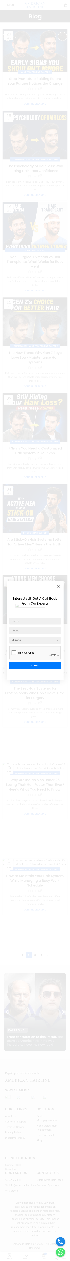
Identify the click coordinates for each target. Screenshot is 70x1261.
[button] (58, 586)
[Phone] (60, 1241)
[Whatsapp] (60, 1252)
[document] (35, 630)
